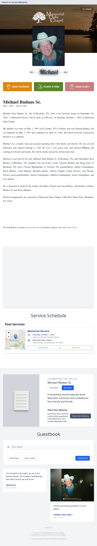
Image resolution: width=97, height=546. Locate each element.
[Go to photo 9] (75, 498)
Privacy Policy (41, 535)
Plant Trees (76, 348)
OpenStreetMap (51, 539)
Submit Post (83, 458)
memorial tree (33, 227)
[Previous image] (52, 485)
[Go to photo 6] (71, 498)
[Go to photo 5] (69, 498)
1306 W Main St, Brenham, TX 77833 (47, 342)
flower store (71, 227)
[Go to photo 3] (66, 498)
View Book (54, 388)
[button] (15, 336)
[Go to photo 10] (77, 498)
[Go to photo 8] (74, 498)
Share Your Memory (80, 416)
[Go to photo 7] (72, 498)
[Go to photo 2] (65, 498)
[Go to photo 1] (63, 499)
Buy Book (68, 388)
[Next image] (91, 485)
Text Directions (43, 348)
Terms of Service (55, 535)
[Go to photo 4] (68, 498)
